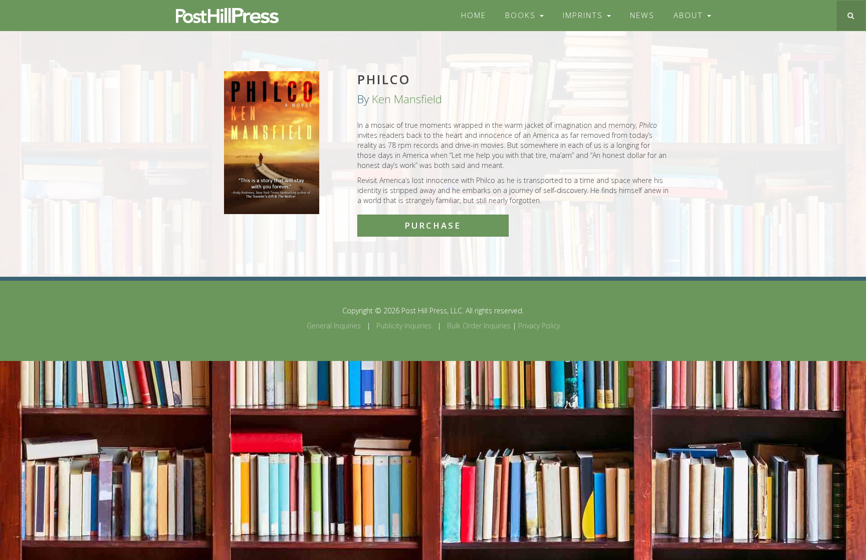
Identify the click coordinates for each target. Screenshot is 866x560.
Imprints (584, 15)
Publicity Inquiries (403, 325)
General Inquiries (334, 325)
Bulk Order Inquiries (479, 325)
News (642, 15)
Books (522, 15)
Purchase (432, 225)
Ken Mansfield (407, 99)
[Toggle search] (850, 16)
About (690, 15)
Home (473, 15)
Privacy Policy (539, 325)
